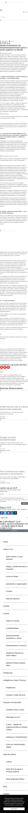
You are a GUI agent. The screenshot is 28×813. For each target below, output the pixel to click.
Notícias (13, 41)
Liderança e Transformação (16, 737)
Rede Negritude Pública (15, 779)
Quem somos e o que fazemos (14, 558)
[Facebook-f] (1, 513)
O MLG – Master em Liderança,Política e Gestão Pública (16, 727)
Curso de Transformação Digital (15, 745)
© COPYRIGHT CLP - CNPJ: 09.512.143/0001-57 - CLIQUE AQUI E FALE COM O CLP (14, 525)
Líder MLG (10, 165)
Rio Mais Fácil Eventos (7, 260)
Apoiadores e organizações (16, 584)
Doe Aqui (19, 360)
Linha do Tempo (12, 576)
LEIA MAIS (2, 416)
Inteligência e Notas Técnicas (14, 680)
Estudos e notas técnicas (15, 695)
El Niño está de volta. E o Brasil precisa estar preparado (14, 408)
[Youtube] (8, 513)
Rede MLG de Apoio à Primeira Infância (14, 770)
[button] (1, 10)
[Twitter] (5, 513)
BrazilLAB (12, 303)
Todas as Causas (12, 621)
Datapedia (3, 141)
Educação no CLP (13, 717)
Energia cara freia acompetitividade (8, 438)
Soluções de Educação (12, 702)
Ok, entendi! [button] (14, 808)
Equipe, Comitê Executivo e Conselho (16, 568)
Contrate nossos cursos (15, 710)
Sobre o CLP (8, 549)
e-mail (1, 493)
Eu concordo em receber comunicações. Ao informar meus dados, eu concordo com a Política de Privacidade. (13, 499)
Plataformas (8, 673)
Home (5, 542)
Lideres (9, 762)
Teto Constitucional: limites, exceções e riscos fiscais (12, 472)
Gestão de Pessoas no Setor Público (15, 654)
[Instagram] (15, 513)
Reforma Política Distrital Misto (15, 664)
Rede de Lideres (9, 754)
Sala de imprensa (13, 599)
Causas (6, 613)
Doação (6, 794)
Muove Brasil (4, 80)
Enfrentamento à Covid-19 (16, 645)
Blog (5, 786)
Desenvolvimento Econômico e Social (13, 637)
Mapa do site (4, 517)
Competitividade (12, 628)
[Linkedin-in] (12, 513)
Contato (9, 591)
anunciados (19, 329)
